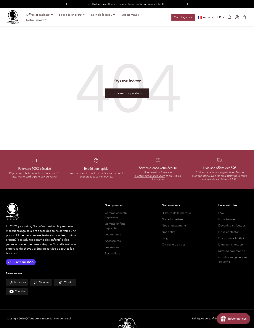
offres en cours (115, 4)
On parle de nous (173, 245)
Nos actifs (168, 232)
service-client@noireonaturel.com (153, 174)
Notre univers (35, 20)
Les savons (112, 247)
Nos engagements (174, 226)
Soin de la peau (101, 15)
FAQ (221, 213)
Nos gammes (130, 15)
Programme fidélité (231, 238)
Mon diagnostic (183, 17)
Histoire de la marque (176, 213)
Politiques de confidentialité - (209, 318)
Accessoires (113, 241)
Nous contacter (228, 232)
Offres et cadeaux (38, 15)
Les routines (113, 234)
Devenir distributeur (231, 226)
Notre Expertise (172, 219)
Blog (165, 238)
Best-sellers (112, 253)
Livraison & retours (231, 245)
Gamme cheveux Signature (116, 215)
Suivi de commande (231, 251)
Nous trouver (227, 219)
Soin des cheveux (70, 15)
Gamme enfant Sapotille (115, 226)
